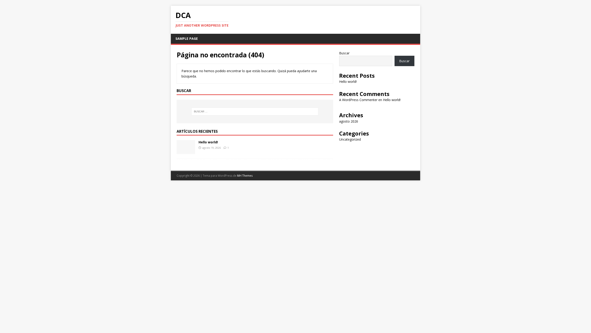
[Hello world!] (186, 151)
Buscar (344, 53)
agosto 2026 (348, 121)
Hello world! (208, 142)
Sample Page (186, 38)
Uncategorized (350, 139)
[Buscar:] (254, 111)
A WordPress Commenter (358, 100)
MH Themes (245, 176)
